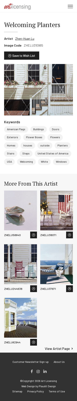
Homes (11, 145)
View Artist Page (57, 348)
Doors (55, 129)
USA (9, 161)
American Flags (16, 129)
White (44, 161)
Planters (62, 145)
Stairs (10, 153)
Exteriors (12, 137)
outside (44, 145)
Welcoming (26, 161)
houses (27, 145)
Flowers (55, 137)
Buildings (38, 129)
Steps (26, 153)
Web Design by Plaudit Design (38, 386)
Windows (61, 161)
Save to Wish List (23, 55)
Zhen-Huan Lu (24, 38)
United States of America (53, 153)
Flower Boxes (34, 137)
